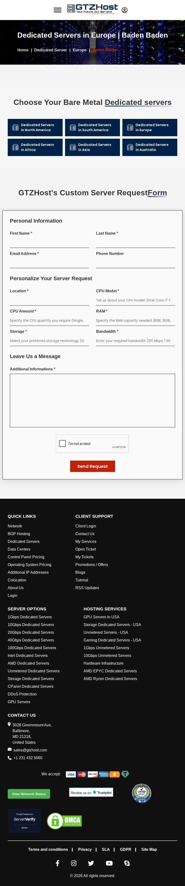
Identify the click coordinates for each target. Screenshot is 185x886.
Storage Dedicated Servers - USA (112, 625)
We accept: (50, 774)
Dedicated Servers (24, 541)
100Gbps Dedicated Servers (32, 648)
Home (23, 50)
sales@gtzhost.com (30, 750)
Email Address (24, 254)
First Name (21, 233)
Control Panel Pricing (26, 557)
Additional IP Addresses (28, 572)
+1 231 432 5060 (27, 758)
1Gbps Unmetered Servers (106, 648)
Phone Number (110, 254)
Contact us (22, 715)
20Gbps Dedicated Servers (31, 632)
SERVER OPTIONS (27, 609)
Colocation (17, 580)
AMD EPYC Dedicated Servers (110, 671)
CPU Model (107, 291)
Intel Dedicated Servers (28, 656)
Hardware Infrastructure (104, 663)
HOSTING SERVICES (105, 609)
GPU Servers (19, 702)
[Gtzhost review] (141, 793)
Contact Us (84, 534)
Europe (80, 50)
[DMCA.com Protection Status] (64, 822)
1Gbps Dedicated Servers (30, 617)
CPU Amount (23, 311)
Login (12, 595)
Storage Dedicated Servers (31, 679)
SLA (106, 849)
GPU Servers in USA (101, 617)
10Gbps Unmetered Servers (107, 656)
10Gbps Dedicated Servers (31, 625)
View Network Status (29, 794)
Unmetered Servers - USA (106, 632)
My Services (85, 541)
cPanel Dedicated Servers (30, 686)
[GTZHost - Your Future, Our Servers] (92, 10)
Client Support (94, 516)
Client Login (85, 526)
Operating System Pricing (29, 565)
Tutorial (81, 580)
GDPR (125, 849)
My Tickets (84, 557)
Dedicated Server (51, 50)
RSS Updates (87, 588)
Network (15, 526)
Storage (18, 331)
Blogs (80, 572)
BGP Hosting (19, 534)
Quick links (22, 516)
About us (16, 588)
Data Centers (19, 549)
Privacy (85, 849)
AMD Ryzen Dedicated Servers (110, 679)
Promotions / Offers (91, 565)
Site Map (149, 849)
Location (19, 291)
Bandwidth (107, 331)
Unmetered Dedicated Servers (33, 671)
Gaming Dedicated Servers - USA (112, 640)
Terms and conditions (48, 849)
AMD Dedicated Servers (28, 663)
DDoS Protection (22, 694)
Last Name (107, 233)
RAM (101, 311)
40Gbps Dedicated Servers (31, 640)
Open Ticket (85, 549)
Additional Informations (32, 369)
